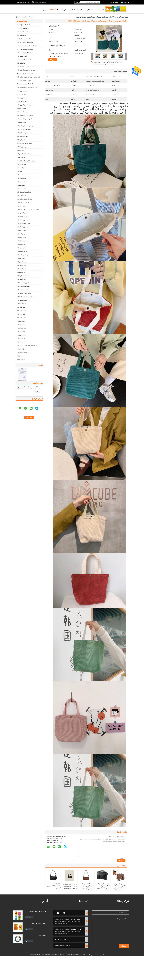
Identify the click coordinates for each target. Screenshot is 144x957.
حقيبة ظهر (22, 157)
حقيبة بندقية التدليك (25, 80)
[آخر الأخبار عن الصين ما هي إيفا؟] (17, 939)
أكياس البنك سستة (26, 38)
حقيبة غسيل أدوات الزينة (26, 42)
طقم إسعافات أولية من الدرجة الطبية (30, 77)
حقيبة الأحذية (22, 303)
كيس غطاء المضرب (24, 286)
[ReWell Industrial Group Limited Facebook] (58, 912)
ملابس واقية (22, 122)
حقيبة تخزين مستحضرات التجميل (29, 66)
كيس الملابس (23, 279)
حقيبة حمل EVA (23, 31)
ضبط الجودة (89, 9)
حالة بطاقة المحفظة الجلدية (27, 70)
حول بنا (63, 9)
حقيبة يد (21, 342)
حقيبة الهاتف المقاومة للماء (26, 126)
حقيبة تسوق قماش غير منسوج (28, 45)
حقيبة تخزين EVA (23, 28)
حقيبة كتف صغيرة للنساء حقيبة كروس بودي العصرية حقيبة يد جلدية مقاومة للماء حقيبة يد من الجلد (86, 888)
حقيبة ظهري (22, 335)
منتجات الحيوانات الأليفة (25, 133)
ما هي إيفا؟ (42, 935)
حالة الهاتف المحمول (25, 192)
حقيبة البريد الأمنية (24, 255)
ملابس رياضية (23, 56)
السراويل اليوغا (23, 136)
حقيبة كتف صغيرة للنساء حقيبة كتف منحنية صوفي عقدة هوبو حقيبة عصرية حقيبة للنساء (70, 887)
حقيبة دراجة (22, 206)
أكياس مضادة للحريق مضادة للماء (28, 87)
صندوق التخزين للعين (25, 129)
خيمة (21, 171)
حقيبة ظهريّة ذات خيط (25, 283)
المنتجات (53, 9)
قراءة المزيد (28, 917)
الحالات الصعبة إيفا (25, 25)
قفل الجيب (22, 349)
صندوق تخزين (23, 91)
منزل (44, 9)
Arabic (126, 2)
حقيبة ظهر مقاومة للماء (26, 49)
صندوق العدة (22, 324)
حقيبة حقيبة (22, 248)
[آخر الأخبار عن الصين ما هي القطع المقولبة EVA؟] (17, 927)
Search (77, 2)
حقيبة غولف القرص (24, 223)
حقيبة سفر (22, 185)
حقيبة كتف (30, 17)
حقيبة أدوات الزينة (24, 276)
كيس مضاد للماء (23, 216)
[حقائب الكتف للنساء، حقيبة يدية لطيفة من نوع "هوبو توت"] (53, 875)
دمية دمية (22, 181)
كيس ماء (21, 150)
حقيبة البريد (22, 244)
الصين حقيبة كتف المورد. (97, 955)
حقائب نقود (23, 35)
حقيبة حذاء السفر (24, 289)
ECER (88, 955)
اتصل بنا (101, 9)
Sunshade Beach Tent (24, 84)
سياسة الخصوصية (110, 955)
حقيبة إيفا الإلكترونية (25, 52)
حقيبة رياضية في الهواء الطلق (28, 160)
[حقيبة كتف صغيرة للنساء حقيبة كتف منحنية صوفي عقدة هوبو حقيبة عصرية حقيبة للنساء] (70, 875)
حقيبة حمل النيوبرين (25, 59)
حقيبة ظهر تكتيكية (24, 227)
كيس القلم (23, 167)
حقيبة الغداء (22, 307)
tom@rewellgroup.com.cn (23, 2)
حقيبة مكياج (22, 108)
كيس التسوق (22, 262)
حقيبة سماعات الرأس (25, 154)
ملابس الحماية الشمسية (25, 119)
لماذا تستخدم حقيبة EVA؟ (37, 911)
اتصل (53, 60)
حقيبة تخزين (23, 164)
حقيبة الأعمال (23, 195)
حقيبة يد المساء (24, 112)
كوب (21, 174)
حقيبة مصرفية (23, 241)
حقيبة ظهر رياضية (24, 202)
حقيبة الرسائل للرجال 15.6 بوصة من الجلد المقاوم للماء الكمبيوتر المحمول (103, 887)
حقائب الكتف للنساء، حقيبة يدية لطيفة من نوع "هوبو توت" (54, 886)
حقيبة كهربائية (23, 98)
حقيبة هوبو (22, 331)
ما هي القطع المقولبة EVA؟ (37, 923)
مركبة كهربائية (23, 147)
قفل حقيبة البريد (23, 251)
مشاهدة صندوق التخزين (26, 105)
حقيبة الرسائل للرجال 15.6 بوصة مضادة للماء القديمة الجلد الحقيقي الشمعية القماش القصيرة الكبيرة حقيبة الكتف (119, 888)
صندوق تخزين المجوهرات (26, 115)
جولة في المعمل (76, 9)
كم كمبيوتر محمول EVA (25, 73)
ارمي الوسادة (23, 178)
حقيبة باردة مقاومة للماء (25, 199)
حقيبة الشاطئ (23, 300)
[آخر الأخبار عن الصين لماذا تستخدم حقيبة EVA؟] (17, 915)
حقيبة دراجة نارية (23, 213)
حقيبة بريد (22, 258)
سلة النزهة (23, 94)
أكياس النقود (22, 237)
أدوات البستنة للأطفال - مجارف (28, 345)
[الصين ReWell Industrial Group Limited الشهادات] (22, 374)
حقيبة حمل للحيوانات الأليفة (26, 296)
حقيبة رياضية (22, 234)
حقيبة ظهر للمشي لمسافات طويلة (29, 209)
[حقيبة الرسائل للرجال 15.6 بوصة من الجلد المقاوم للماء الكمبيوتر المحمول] (102, 875)
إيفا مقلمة (22, 63)
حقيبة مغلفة (22, 230)
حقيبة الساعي (23, 328)
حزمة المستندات (23, 352)
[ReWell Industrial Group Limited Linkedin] (64, 912)
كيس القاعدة (22, 269)
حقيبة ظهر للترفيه (24, 220)
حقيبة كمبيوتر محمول (26, 143)
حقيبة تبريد (22, 272)
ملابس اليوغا (22, 140)
